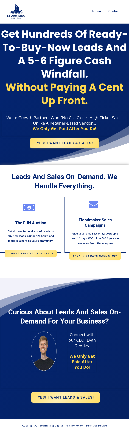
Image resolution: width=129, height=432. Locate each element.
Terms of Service (96, 425)
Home (96, 11)
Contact (114, 11)
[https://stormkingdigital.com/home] (16, 11)
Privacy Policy (74, 425)
